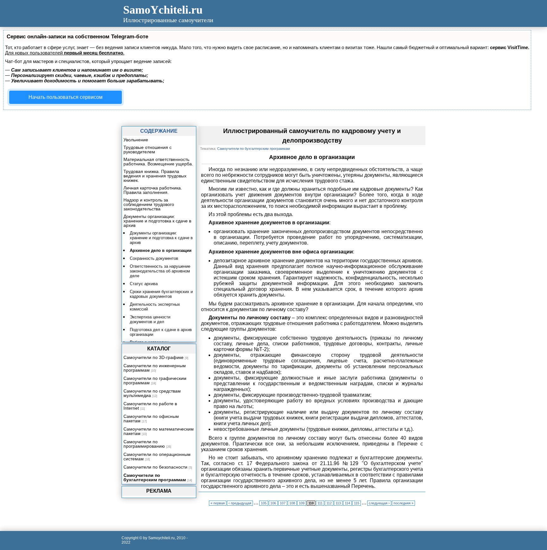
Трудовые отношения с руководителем (147, 149)
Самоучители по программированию (144, 444)
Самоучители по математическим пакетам (158, 431)
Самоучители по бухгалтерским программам (154, 477)
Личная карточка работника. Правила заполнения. (152, 190)
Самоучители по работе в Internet (150, 406)
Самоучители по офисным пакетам (151, 418)
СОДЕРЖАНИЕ (159, 131)
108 (292, 503)
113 (338, 503)
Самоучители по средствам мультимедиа (152, 393)
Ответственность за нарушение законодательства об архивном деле (160, 271)
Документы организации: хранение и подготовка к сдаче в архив (157, 221)
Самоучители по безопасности (155, 467)
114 (347, 503)
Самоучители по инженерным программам (154, 368)
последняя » (403, 503)
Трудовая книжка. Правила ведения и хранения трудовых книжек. (154, 176)
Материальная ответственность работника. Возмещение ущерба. (158, 161)
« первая (218, 503)
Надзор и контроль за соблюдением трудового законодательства (148, 204)
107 (283, 503)
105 (264, 503)
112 (329, 503)
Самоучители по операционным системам (157, 456)
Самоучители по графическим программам (154, 380)
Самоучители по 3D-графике (153, 357)
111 (320, 503)
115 (356, 503)
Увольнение (135, 139)
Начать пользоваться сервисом (65, 97)
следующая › (379, 503)
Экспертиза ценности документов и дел (150, 319)
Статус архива (144, 283)
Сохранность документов (154, 258)
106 (273, 503)
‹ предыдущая (240, 503)
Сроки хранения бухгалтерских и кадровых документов (161, 294)
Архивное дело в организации (161, 250)
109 (302, 503)
